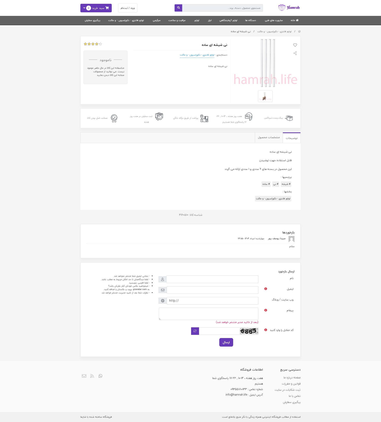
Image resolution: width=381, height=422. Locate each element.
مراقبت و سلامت (177, 20)
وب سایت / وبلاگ (282, 299)
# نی (275, 184)
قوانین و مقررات (291, 383)
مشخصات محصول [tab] (269, 137)
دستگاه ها (250, 20)
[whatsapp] (100, 376)
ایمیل (290, 288)
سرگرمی (157, 20)
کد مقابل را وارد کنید (281, 330)
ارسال (226, 342)
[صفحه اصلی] (299, 31)
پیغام (290, 310)
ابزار (210, 20)
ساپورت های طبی (274, 20)
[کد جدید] (195, 331)
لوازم (196, 20)
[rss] (92, 376)
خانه (293, 20)
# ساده (266, 184)
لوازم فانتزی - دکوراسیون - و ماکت (126, 20)
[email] (84, 376)
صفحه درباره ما (292, 377)
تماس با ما (295, 395)
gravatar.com (140, 289)
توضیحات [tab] (292, 138)
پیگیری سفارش (92, 20)
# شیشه (286, 184)
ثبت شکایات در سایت (288, 389)
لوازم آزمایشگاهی (228, 20)
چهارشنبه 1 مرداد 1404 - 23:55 (251, 238)
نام (291, 278)
